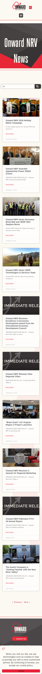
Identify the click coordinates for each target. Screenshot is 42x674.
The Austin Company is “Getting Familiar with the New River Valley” (21, 569)
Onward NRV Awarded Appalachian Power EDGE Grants (18, 171)
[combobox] (18, 86)
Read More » (10, 134)
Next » (27, 602)
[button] (21, 15)
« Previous (17, 602)
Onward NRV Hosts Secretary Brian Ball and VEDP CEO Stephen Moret (20, 222)
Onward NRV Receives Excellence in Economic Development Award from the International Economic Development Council (20, 323)
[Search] (38, 86)
